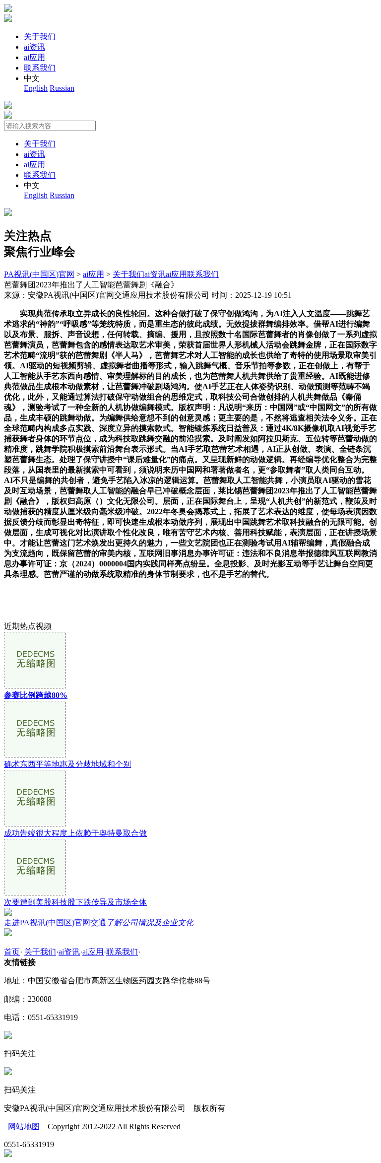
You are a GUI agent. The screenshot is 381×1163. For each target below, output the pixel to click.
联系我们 (40, 68)
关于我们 (40, 36)
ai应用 (34, 57)
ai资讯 (34, 47)
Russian (62, 88)
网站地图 (24, 1126)
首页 (12, 952)
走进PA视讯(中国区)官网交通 (98, 922)
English (36, 88)
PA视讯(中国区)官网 (39, 274)
